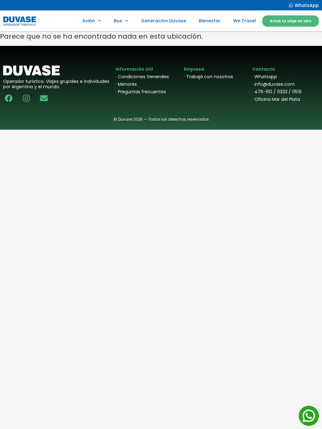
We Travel (244, 21)
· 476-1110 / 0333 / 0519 (277, 92)
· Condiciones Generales (142, 76)
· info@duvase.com (273, 84)
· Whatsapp (264, 76)
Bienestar (209, 21)
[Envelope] (43, 98)
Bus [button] (118, 21)
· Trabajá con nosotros (208, 76)
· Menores (126, 84)
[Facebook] (8, 98)
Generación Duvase (163, 21)
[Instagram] (26, 98)
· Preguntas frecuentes (141, 92)
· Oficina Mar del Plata (276, 99)
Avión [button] (88, 21)
